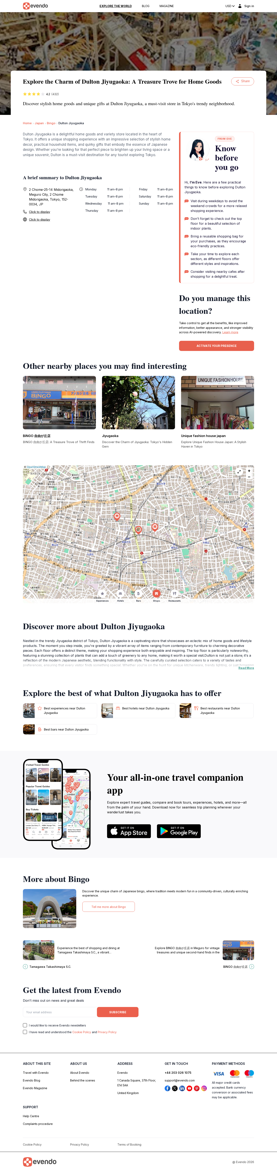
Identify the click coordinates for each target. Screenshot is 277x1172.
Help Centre (31, 1116)
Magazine (167, 6)
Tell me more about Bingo (108, 907)
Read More (246, 668)
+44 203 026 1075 (178, 1072)
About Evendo (79, 1072)
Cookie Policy (81, 1032)
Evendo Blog (31, 1080)
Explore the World (116, 6)
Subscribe (117, 1012)
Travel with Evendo (36, 1072)
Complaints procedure (38, 1124)
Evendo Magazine (35, 1088)
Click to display (39, 212)
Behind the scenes (82, 1080)
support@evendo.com (180, 1080)
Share (245, 81)
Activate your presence (216, 345)
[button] (138, 530)
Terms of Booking (129, 1144)
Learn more (230, 332)
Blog (145, 6)
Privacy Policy (107, 1032)
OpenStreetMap (36, 466)
